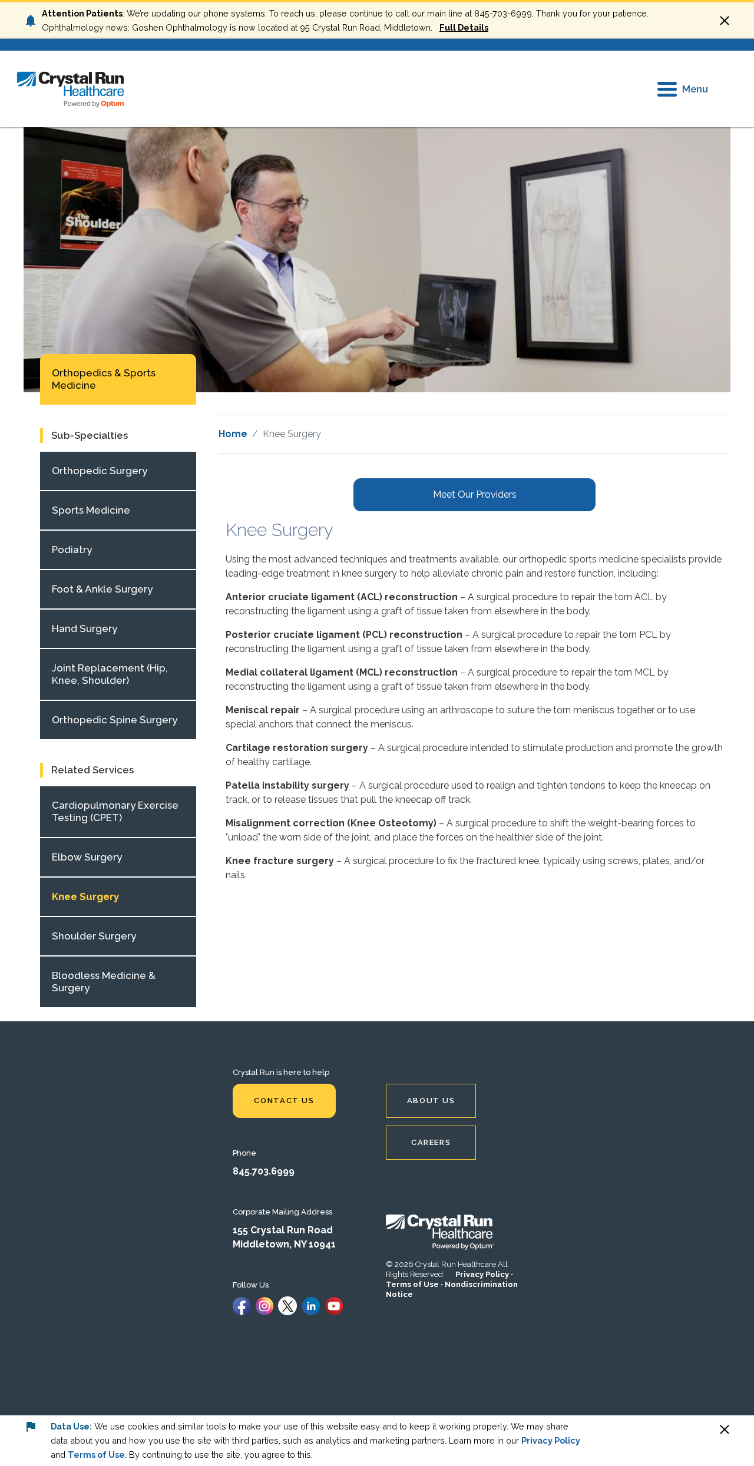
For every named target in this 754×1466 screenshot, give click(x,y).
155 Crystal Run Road (283, 1230)
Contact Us (284, 1100)
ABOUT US (431, 1100)
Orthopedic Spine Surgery (114, 720)
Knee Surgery (85, 896)
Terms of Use (412, 1284)
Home (233, 433)
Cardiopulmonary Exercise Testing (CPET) (115, 811)
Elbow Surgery (87, 857)
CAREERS (431, 1142)
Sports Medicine (91, 510)
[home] (71, 88)
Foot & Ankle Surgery (102, 589)
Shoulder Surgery (94, 936)
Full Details (463, 27)
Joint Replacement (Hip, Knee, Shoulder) (110, 674)
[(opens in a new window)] (241, 1305)
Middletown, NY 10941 (284, 1244)
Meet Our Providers (475, 494)
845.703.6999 (264, 1171)
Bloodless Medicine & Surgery (104, 981)
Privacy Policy (482, 1274)
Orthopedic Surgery (99, 470)
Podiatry (72, 549)
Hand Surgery (84, 628)
